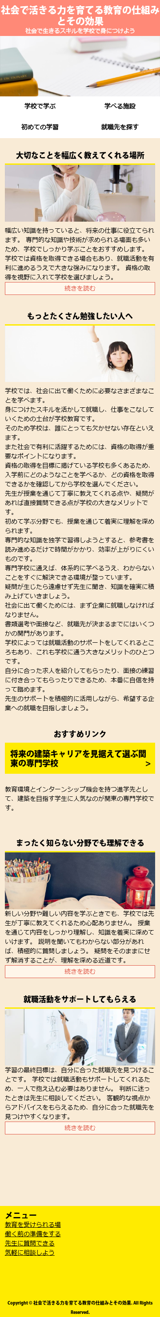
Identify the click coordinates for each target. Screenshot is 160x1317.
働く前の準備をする (33, 1234)
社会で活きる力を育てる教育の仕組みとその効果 (80, 15)
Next (148, 66)
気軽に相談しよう (30, 1252)
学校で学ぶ (40, 106)
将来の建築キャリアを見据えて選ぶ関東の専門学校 (78, 759)
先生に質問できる (30, 1243)
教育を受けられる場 (33, 1224)
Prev (11, 66)
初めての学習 (40, 127)
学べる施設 (120, 106)
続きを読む (80, 288)
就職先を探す (120, 127)
